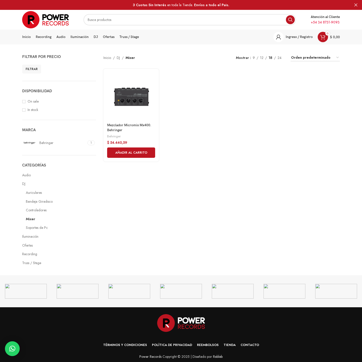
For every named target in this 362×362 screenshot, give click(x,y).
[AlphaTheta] (77, 291)
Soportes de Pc (37, 227)
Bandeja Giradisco (39, 201)
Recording (29, 254)
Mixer (30, 219)
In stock (33, 110)
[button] (131, 152)
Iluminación (30, 236)
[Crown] (233, 291)
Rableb (218, 356)
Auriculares (34, 192)
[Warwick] (26, 291)
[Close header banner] (356, 5)
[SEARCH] (290, 19)
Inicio (107, 57)
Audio (26, 175)
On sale (33, 101)
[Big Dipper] (336, 291)
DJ (23, 183)
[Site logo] (45, 19)
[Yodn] (181, 291)
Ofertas (27, 245)
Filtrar (32, 69)
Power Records (150, 356)
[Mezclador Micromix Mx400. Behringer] (131, 96)
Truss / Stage (31, 262)
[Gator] (284, 291)
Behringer (114, 136)
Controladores (36, 210)
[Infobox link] (325, 20)
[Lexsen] (129, 291)
